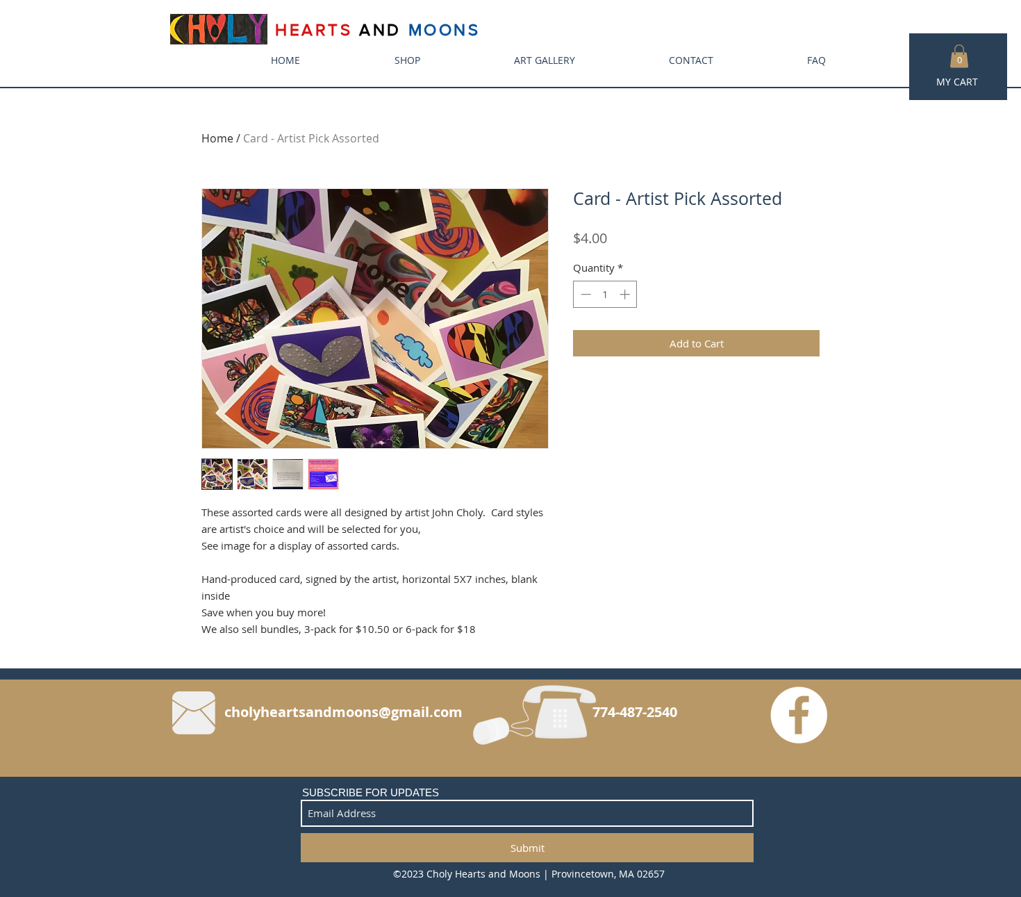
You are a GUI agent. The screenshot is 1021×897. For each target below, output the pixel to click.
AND (380, 29)
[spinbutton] (605, 294)
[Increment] (626, 294)
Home (217, 138)
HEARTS (317, 29)
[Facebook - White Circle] (798, 714)
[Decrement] (584, 294)
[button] (959, 55)
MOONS (444, 29)
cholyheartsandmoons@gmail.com (343, 711)
